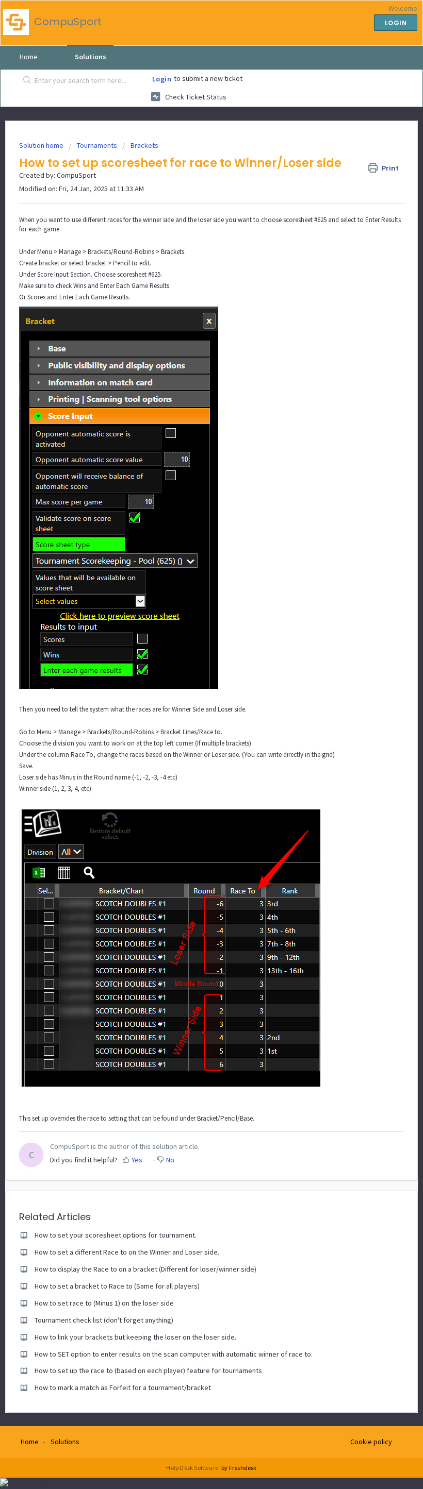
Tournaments (97, 145)
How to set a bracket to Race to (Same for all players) (117, 1286)
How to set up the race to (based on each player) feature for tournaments (148, 1370)
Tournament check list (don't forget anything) (104, 1320)
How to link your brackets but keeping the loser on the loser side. (135, 1337)
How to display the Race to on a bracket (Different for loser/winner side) (145, 1269)
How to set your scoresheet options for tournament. (116, 1235)
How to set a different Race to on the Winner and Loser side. (127, 1252)
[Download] (192, 756)
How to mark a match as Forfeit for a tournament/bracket (123, 1387)
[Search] (25, 81)
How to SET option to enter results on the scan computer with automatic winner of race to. (174, 1354)
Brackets (144, 145)
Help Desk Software (192, 1467)
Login (162, 78)
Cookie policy (371, 1441)
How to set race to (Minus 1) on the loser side (104, 1303)
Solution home (42, 145)
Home (29, 56)
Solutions (90, 56)
